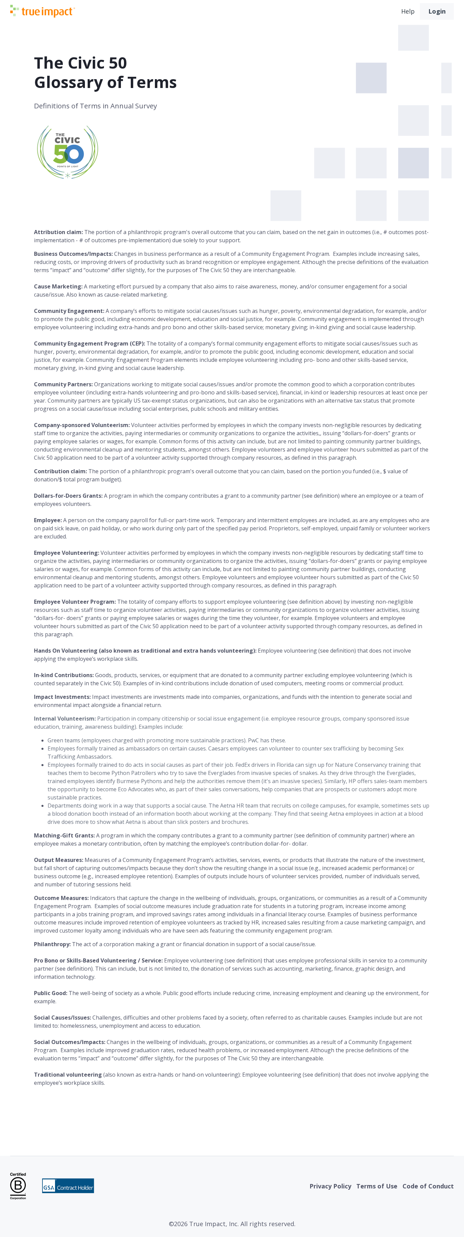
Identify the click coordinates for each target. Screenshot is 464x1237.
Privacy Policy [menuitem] (330, 1186)
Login (437, 11)
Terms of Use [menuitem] (376, 1186)
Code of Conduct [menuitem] (428, 1186)
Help (408, 11)
